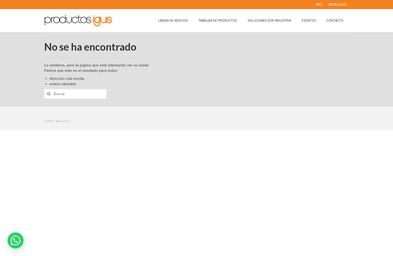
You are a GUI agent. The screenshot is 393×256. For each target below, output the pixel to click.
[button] (15, 240)
